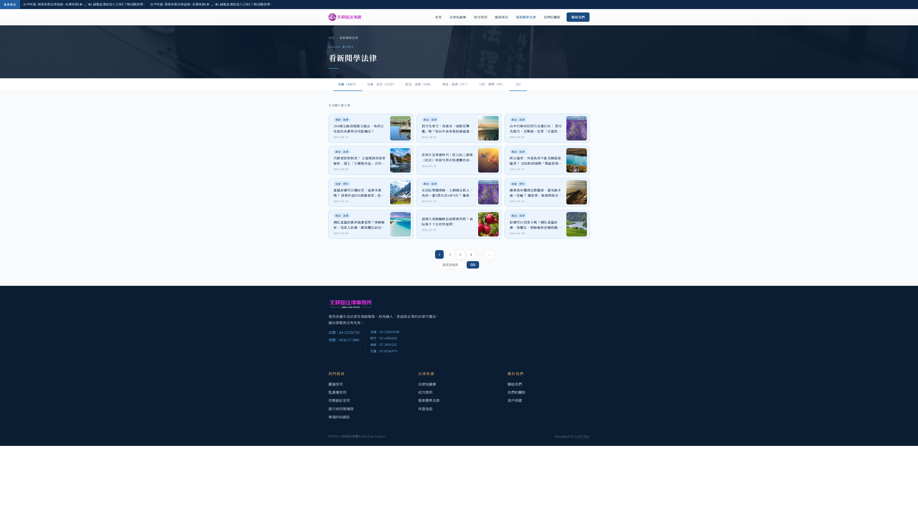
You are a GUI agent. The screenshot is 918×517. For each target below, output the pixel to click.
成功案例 (480, 17)
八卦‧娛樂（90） (491, 84)
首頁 (438, 17)
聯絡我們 (578, 17)
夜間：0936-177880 (343, 339)
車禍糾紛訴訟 (339, 416)
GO (472, 265)
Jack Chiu (582, 436)
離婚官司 (335, 384)
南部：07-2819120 (383, 344)
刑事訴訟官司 (339, 400)
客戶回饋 (515, 400)
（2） (518, 84)
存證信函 (425, 408)
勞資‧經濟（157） (455, 84)
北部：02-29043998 (384, 332)
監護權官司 (337, 392)
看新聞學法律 (526, 17)
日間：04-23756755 (344, 332)
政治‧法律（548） (419, 84)
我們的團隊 (552, 17)
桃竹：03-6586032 (383, 338)
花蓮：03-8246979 (383, 351)
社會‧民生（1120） (381, 84)
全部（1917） (348, 84)
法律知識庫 (457, 17)
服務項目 (501, 17)
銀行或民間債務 (341, 408)
